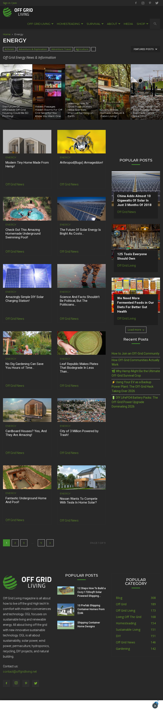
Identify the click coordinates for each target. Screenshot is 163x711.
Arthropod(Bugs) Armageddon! (81, 162)
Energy (11, 157)
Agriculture (82, 49)
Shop (141, 23)
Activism (9, 49)
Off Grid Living (126, 265)
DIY (118, 636)
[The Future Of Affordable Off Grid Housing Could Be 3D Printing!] (16, 92)
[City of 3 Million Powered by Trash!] (81, 410)
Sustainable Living (128, 630)
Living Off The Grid (128, 617)
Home (6, 34)
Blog (119, 598)
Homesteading (126, 623)
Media (128, 23)
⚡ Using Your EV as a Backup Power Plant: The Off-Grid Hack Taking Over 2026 (132, 386)
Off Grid (121, 604)
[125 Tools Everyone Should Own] (136, 242)
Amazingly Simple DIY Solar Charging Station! (25, 299)
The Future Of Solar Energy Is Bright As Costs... (80, 231)
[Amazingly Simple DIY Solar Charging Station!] (27, 276)
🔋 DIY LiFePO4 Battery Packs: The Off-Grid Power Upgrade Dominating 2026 (135, 402)
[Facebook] (136, 3)
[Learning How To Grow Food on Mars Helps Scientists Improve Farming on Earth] (81, 92)
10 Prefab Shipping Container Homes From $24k (91, 609)
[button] (155, 24)
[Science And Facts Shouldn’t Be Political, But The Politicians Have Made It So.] (81, 276)
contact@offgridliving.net (20, 671)
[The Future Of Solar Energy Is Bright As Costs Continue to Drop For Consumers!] (81, 209)
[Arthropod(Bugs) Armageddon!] (81, 142)
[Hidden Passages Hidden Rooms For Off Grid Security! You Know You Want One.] (49, 92)
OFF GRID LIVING (38, 23)
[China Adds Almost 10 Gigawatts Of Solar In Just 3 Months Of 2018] (136, 188)
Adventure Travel (61, 49)
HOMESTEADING (68, 23)
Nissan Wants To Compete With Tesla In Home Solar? (78, 500)
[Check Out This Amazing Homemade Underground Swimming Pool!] (27, 209)
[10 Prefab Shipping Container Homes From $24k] (65, 610)
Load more (134, 329)
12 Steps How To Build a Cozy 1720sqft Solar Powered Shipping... (91, 592)
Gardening (123, 649)
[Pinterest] (150, 3)
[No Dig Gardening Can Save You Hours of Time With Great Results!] (27, 343)
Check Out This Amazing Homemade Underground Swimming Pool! (23, 233)
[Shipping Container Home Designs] (65, 625)
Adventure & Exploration (33, 49)
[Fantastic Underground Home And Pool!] (27, 477)
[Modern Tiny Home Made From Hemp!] (27, 142)
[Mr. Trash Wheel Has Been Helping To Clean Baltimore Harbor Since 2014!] (147, 92)
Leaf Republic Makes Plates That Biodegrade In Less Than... (79, 367)
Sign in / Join (10, 2)
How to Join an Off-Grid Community (135, 353)
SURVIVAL (93, 23)
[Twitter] (157, 3)
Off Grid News (15, 184)
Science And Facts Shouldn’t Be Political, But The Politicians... (80, 300)
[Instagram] (143, 3)
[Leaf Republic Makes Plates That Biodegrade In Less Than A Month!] (81, 343)
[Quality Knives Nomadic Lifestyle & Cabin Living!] (114, 92)
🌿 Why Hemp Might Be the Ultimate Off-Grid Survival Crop (136, 373)
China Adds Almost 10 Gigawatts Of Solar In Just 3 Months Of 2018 (134, 200)
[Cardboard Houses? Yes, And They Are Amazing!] (27, 410)
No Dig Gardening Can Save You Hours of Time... (25, 366)
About (112, 23)
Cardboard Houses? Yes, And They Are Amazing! (26, 433)
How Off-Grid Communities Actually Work (135, 362)
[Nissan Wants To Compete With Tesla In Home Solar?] (81, 477)
